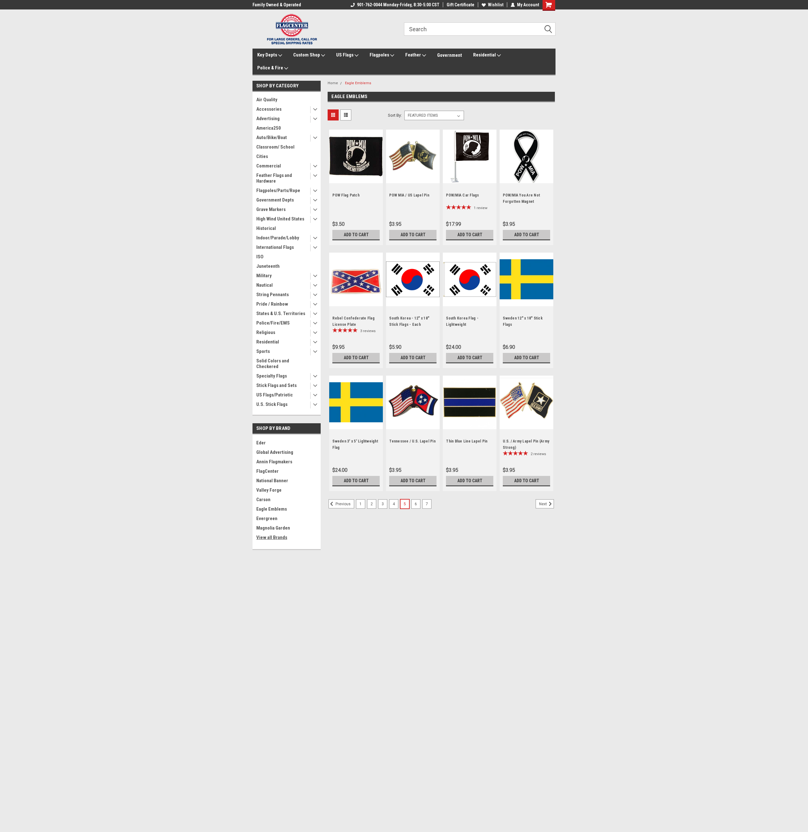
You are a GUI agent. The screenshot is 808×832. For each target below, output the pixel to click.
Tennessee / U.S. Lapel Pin (412, 441)
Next (543, 504)
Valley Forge (269, 490)
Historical (266, 228)
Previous (343, 504)
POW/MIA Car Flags (462, 195)
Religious (265, 332)
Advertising (268, 118)
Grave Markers (271, 209)
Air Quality (266, 100)
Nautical (264, 285)
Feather (413, 55)
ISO (260, 257)
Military (264, 275)
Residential (485, 55)
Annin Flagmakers (274, 462)
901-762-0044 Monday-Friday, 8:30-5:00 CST (398, 4)
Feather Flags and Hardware (274, 178)
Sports (263, 351)
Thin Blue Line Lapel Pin (466, 441)
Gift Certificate (460, 4)
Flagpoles (380, 55)
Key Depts (267, 55)
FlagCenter (267, 471)
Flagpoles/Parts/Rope (278, 190)
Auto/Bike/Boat (271, 137)
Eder (261, 443)
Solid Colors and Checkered (272, 363)
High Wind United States (280, 219)
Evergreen (266, 518)
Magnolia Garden (273, 528)
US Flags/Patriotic (274, 395)
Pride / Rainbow (272, 304)
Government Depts (275, 200)
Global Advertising (274, 452)
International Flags (275, 247)
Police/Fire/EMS (273, 323)
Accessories (269, 109)
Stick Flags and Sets (276, 385)
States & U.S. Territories (280, 313)
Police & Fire (270, 68)
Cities (262, 156)
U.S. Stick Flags (272, 404)
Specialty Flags (271, 376)
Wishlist (495, 4)
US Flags (345, 55)
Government (449, 55)
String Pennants (272, 294)
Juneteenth (268, 266)
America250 (268, 128)
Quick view (356, 178)
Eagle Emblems (271, 509)
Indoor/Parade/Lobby (277, 238)
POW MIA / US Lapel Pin (409, 195)
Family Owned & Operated (276, 4)
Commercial (268, 166)
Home (333, 83)
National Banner (272, 480)
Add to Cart (356, 234)
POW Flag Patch (345, 195)
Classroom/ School (275, 147)
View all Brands (271, 537)
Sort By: (395, 115)
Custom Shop (307, 55)
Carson (263, 499)
